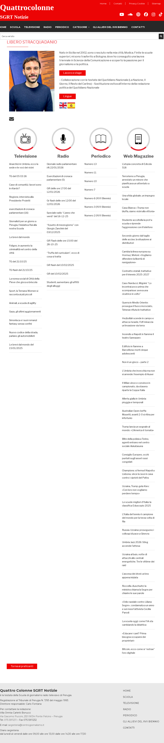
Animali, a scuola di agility (22, 303)
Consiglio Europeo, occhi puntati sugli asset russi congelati (135, 458)
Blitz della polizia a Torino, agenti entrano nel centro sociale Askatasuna (135, 442)
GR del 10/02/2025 (57, 273)
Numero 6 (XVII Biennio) (97, 198)
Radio (48, 27)
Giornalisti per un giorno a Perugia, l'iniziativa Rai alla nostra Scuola (23, 225)
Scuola (15, 27)
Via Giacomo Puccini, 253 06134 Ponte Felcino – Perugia (31, 716)
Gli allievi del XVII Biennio (110, 27)
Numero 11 (90, 172)
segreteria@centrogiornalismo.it (26, 725)
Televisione (32, 27)
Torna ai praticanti (22, 666)
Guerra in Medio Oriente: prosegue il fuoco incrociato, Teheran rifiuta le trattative (137, 306)
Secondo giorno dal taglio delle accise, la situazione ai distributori (136, 239)
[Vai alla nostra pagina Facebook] (146, 15)
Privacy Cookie (137, 3)
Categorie (80, 27)
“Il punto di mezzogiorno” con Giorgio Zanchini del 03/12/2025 (62, 229)
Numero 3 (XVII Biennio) (97, 206)
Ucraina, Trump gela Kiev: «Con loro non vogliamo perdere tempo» (135, 490)
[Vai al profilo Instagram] (153, 15)
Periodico (62, 27)
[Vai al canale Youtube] (122, 15)
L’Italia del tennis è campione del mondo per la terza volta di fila (138, 518)
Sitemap (156, 3)
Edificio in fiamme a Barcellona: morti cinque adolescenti (135, 350)
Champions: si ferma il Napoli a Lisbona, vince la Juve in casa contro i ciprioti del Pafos (138, 474)
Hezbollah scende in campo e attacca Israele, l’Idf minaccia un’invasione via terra (138, 322)
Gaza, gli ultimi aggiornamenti (25, 311)
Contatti (118, 3)
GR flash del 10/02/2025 (60, 265)
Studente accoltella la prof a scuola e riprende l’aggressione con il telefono (137, 224)
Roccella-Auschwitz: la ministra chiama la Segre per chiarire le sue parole (137, 590)
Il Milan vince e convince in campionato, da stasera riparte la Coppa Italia (136, 387)
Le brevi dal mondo (19, 237)
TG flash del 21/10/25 (21, 270)
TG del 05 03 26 (18, 176)
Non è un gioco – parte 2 (135, 362)
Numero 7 (89, 189)
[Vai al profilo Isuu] (138, 15)
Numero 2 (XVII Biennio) (97, 215)
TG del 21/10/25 (18, 261)
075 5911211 (10, 719)
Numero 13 (90, 164)
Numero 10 (90, 181)
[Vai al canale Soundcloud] (130, 15)
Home (103, 3)
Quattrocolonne (27, 7)
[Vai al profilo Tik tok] (160, 15)
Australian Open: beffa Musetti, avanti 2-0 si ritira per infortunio (138, 414)
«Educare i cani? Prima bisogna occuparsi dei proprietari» (134, 637)
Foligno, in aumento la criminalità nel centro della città (23, 249)
